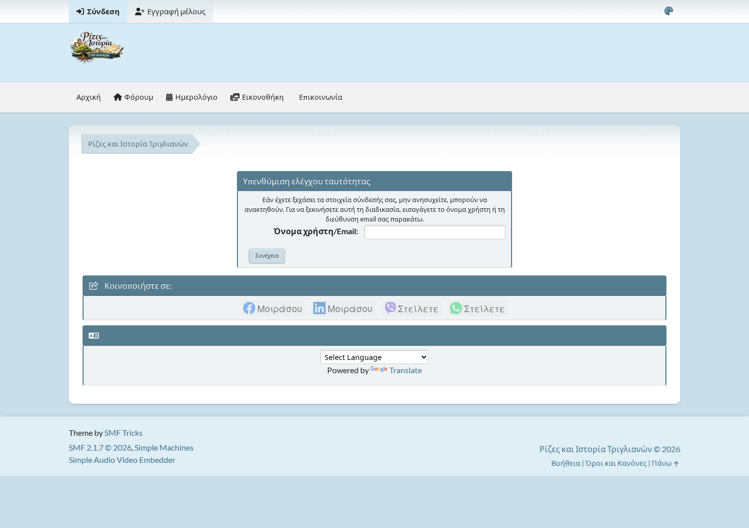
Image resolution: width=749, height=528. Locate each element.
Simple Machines (164, 447)
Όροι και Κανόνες (616, 463)
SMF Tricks (123, 432)
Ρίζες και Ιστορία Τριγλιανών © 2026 (610, 449)
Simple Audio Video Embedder (122, 459)
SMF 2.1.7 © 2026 (100, 447)
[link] (273, 308)
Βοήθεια (565, 463)
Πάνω (662, 463)
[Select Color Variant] (668, 11)
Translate (405, 370)
